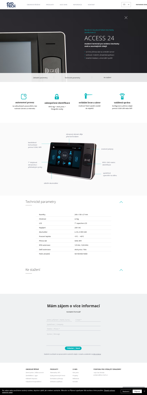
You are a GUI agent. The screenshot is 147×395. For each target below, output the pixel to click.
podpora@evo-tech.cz (101, 375)
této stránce (97, 354)
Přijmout (137, 391)
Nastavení (126, 391)
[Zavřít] (144, 391)
